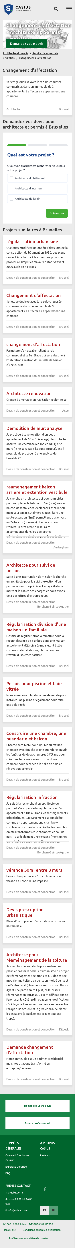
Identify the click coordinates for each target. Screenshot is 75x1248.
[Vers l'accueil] (17, 13)
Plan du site (9, 1229)
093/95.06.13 (15, 1192)
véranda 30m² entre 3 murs (34, 870)
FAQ (7, 1173)
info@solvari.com (17, 1210)
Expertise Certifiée (16, 1166)
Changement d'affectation (33, 295)
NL (53, 1210)
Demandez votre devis (27, 43)
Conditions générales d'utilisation (42, 1229)
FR (44, 1210)
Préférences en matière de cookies (28, 1238)
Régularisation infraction (32, 797)
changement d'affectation (33, 344)
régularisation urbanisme (32, 241)
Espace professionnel (37, 1123)
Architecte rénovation (29, 393)
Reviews (45, 1155)
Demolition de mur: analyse (34, 428)
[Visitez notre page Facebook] (44, 1189)
